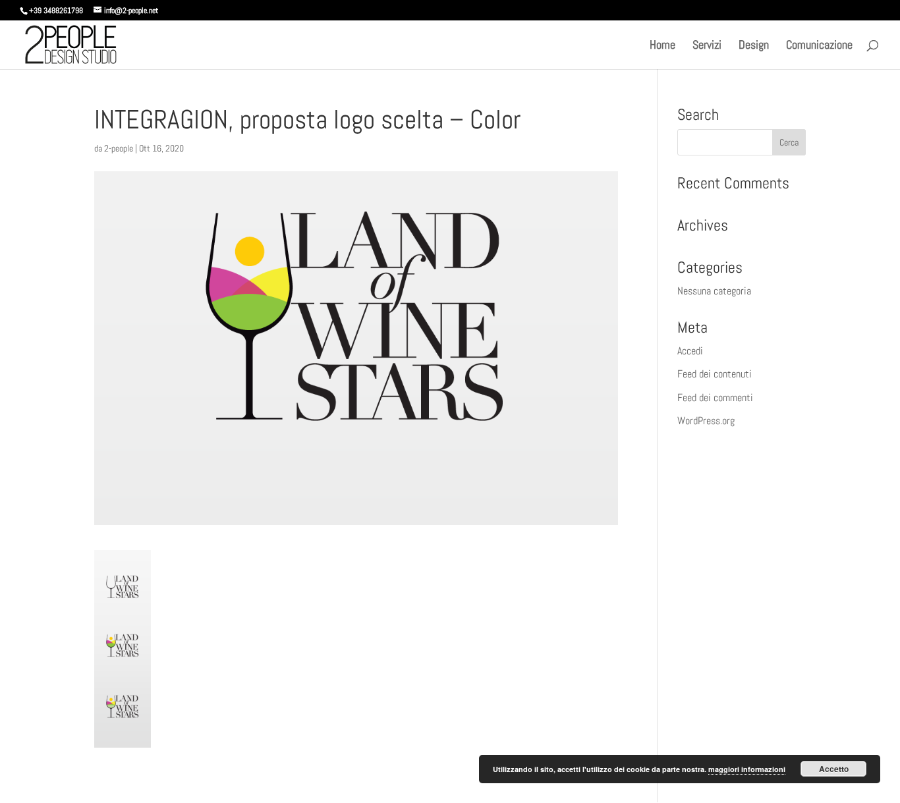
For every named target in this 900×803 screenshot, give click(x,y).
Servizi (706, 46)
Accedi (690, 351)
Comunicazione (819, 46)
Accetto (834, 769)
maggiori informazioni (746, 769)
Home (662, 46)
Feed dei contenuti (714, 374)
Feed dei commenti (715, 397)
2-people (118, 148)
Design (754, 46)
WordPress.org (706, 421)
